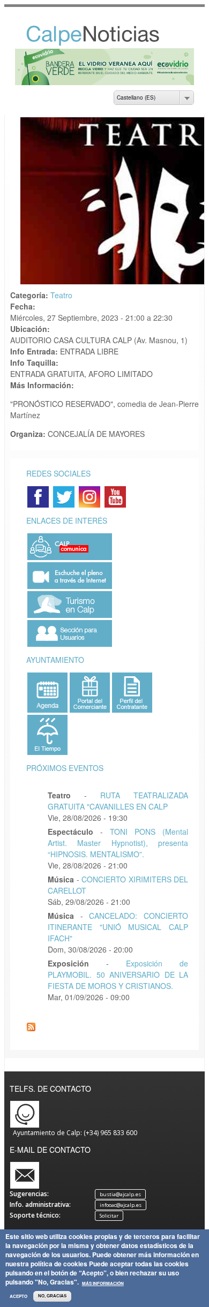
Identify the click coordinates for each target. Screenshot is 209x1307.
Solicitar (109, 1215)
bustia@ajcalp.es (120, 1194)
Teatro (61, 295)
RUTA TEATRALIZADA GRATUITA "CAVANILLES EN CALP (118, 801)
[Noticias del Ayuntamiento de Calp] (104, 43)
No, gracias (52, 1296)
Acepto (18, 1296)
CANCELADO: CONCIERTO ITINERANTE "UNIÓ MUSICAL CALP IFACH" (118, 926)
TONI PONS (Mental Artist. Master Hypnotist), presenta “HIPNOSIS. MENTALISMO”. (118, 842)
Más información (103, 1283)
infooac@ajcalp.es (120, 1205)
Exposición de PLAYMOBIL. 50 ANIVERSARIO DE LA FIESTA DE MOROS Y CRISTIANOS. (118, 974)
